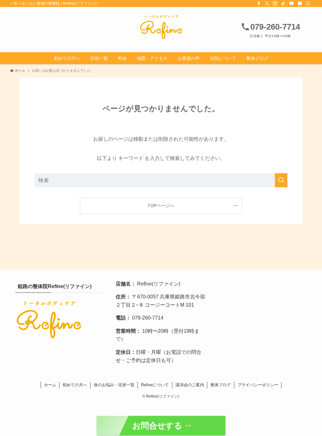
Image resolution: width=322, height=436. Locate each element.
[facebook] (259, 3)
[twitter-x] (267, 3)
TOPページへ (160, 205)
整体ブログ (220, 384)
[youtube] (291, 3)
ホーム (50, 384)
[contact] (300, 3)
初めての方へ (75, 384)
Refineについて (155, 384)
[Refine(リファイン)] (161, 27)
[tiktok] (283, 3)
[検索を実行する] (281, 180)
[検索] (308, 3)
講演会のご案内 (189, 384)
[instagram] (275, 3)
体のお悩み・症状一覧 (114, 384)
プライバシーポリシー (257, 384)
